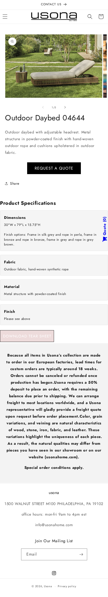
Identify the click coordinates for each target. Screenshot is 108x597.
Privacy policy (67, 586)
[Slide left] (42, 107)
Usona (48, 586)
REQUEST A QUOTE (54, 168)
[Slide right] (65, 107)
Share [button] (14, 183)
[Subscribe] (81, 554)
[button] (89, 16)
